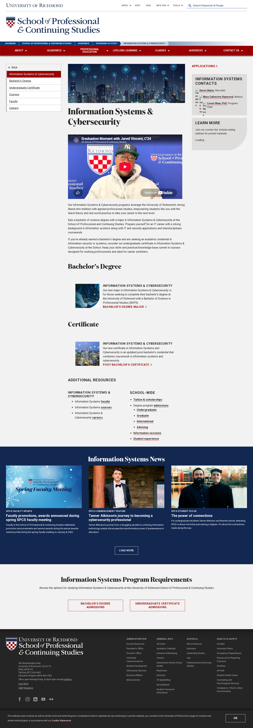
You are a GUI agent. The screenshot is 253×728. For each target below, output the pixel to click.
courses (106, 407)
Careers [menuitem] (14, 108)
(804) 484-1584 (44, 675)
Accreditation (163, 685)
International (145, 421)
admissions (161, 405)
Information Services (136, 670)
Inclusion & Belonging (167, 653)
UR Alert (221, 644)
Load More (126, 550)
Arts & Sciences (194, 644)
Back (14, 67)
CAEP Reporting (25, 688)
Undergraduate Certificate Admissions (157, 605)
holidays (68, 679)
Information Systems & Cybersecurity (137, 285)
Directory (161, 675)
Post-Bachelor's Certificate (126, 364)
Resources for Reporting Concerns (228, 659)
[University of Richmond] (36, 5)
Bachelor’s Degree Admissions (95, 605)
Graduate (143, 415)
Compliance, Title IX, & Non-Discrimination (230, 690)
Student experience (146, 438)
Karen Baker (206, 90)
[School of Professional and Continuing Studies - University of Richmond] (44, 646)
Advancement (133, 680)
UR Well (220, 670)
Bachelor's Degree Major (123, 306)
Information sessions (147, 433)
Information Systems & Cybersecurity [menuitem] (31, 74)
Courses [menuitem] (14, 94)
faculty (105, 401)
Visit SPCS (23, 684)
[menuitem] (125, 5)
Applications (204, 66)
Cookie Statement (61, 720)
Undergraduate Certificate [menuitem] (24, 87)
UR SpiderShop (163, 680)
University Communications (134, 659)
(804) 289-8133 (25, 669)
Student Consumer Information (166, 691)
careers (97, 417)
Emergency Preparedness (229, 653)
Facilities (221, 666)
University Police (225, 648)
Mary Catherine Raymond (218, 96)
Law (189, 658)
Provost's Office (133, 653)
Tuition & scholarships (147, 399)
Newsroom (162, 670)
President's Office (134, 648)
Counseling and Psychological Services (228, 681)
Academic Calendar (166, 648)
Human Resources (135, 644)
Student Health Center (227, 675)
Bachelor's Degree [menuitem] (20, 80)
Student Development (136, 666)
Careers (160, 658)
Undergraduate (147, 409)
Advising (142, 427)
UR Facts (161, 644)
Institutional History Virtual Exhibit (169, 664)
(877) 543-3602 (34, 672)
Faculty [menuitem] (13, 101)
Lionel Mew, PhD (217, 103)
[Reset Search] (244, 5)
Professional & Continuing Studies (199, 664)
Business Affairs (134, 675)
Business (191, 648)
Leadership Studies (196, 653)
